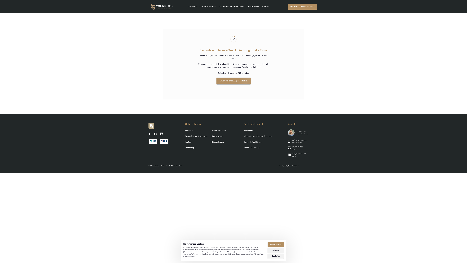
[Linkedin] (162, 133)
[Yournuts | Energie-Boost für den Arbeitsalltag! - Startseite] (161, 6)
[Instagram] (156, 133)
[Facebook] (150, 133)
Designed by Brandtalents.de (289, 166)
